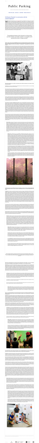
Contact (17, 12)
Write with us (27, 12)
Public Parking (19, 6)
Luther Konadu (12, 19)
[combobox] (10, 1)
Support (21, 12)
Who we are (11, 12)
